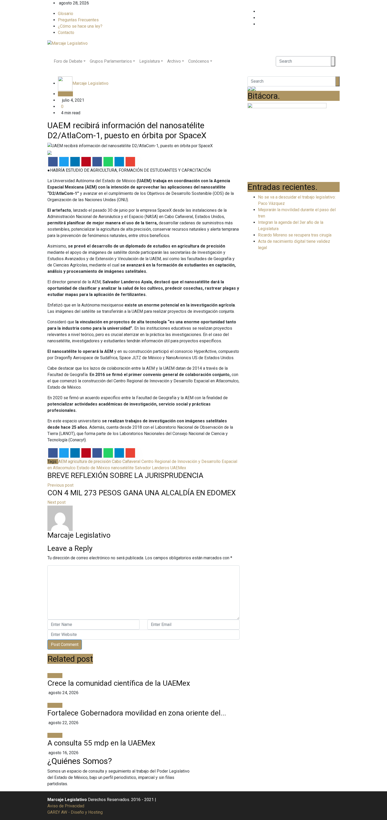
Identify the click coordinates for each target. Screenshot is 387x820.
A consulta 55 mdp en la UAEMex (101, 743)
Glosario (65, 13)
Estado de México (93, 467)
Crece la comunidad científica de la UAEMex (118, 683)
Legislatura (149, 61)
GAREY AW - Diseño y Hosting (75, 812)
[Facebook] (338, 11)
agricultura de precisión (89, 461)
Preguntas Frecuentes (78, 19)
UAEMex (178, 467)
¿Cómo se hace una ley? (80, 26)
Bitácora (65, 93)
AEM (62, 461)
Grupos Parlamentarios (111, 61)
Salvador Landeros (152, 467)
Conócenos (198, 61)
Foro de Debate (68, 61)
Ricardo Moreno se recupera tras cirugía (294, 235)
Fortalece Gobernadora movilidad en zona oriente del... (136, 713)
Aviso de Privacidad (65, 805)
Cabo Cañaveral (126, 461)
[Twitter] (338, 17)
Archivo (174, 61)
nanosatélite (122, 467)
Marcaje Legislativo (90, 83)
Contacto (66, 32)
